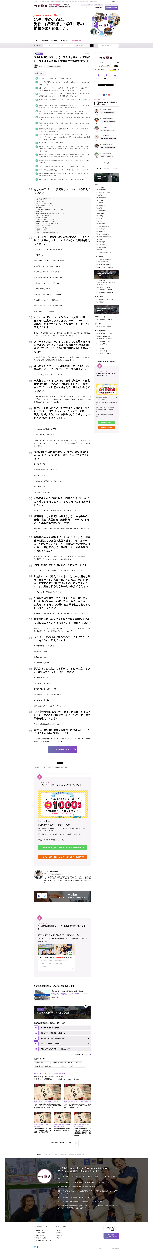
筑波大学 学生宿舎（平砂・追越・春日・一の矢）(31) (67, 1062)
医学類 (100, 239)
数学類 (100, 216)
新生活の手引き (40, 1235)
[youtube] (109, 94)
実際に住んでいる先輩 (61, 767)
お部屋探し (100, 302)
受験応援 (44, 40)
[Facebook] (104, 94)
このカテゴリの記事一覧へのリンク (79, 1054)
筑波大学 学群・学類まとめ (105, 267)
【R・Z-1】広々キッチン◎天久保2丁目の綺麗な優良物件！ (68, 991)
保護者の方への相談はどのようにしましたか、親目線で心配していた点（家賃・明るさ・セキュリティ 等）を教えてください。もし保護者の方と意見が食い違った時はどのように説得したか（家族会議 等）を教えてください (64, 137)
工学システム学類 (103, 226)
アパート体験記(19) (61, 1066)
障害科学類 (100, 205)
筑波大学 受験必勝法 (104, 264)
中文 (117, 1)
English (113, 1)
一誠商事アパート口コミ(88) (77, 1066)
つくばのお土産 (102, 351)
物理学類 (100, 218)
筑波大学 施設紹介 (103, 336)
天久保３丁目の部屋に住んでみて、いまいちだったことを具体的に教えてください (61, 166)
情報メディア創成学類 (104, 234)
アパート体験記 (48, 767)
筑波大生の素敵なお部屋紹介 (105, 292)
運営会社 (106, 163)
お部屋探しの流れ (40, 1232)
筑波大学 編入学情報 (104, 259)
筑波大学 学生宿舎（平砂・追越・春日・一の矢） (106, 283)
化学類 (100, 221)
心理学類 (100, 202)
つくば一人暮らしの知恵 (104, 319)
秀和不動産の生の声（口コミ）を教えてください (52, 143)
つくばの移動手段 (102, 344)
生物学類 (100, 208)
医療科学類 (101, 242)
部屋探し (54, 40)
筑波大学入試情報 (103, 262)
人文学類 (100, 187)
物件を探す (98, 6)
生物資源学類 (101, 210)
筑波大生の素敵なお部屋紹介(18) (43, 1066)
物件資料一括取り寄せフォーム (44, 1240)
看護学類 (100, 249)
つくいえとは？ (87, 6)
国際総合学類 (101, 197)
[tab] (98, 169)
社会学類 (100, 195)
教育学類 (100, 200)
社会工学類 (101, 228)
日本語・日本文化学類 (103, 192)
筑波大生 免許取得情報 (104, 326)
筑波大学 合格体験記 (104, 252)
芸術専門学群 (101, 247)
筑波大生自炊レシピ (103, 341)
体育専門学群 (101, 244)
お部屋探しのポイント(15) (42, 1062)
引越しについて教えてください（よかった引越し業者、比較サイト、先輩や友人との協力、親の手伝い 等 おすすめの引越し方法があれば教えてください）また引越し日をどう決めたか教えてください (64, 149)
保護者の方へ (76, 40)
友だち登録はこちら (62, 749)
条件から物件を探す (41, 1238)
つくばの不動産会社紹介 (104, 289)
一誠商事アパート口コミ (105, 299)
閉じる (42, 73)
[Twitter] (106, 94)
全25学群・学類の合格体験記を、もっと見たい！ (62, 1143)
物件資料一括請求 (111, 6)
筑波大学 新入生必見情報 (105, 338)
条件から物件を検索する (106, 422)
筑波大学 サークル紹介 (104, 333)
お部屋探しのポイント (104, 280)
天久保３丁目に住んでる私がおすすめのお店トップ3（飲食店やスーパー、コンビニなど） (64, 170)
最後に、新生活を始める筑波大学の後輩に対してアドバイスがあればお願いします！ (62, 179)
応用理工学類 (101, 223)
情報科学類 (100, 231)
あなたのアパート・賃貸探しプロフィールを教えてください (55, 78)
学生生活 (64, 40)
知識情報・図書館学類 (104, 236)
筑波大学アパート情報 (104, 287)
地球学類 (100, 213)
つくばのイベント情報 (104, 353)
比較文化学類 (101, 189)
